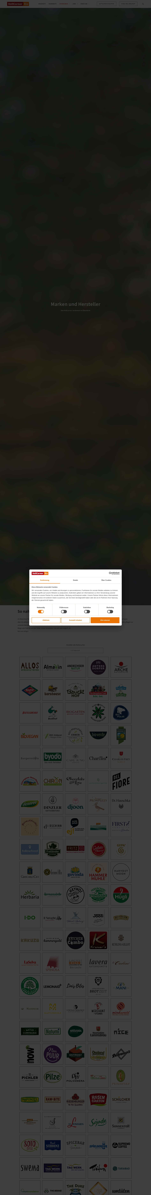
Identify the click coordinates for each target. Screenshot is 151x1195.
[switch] (64, 611)
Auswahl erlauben (75, 620)
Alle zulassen (105, 620)
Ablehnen (46, 620)
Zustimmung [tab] (44, 580)
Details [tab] (75, 580)
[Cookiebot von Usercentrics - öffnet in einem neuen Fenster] (110, 573)
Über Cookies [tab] (106, 580)
